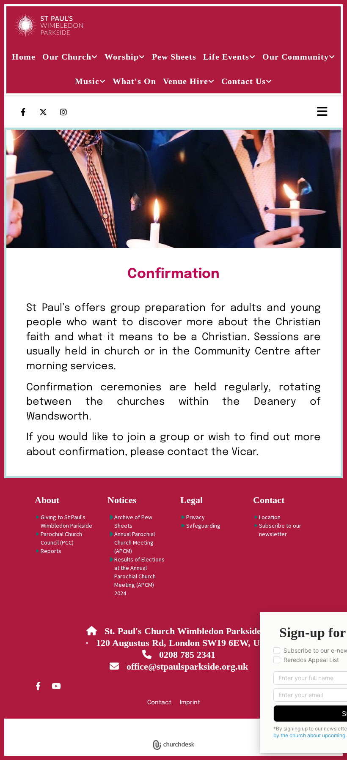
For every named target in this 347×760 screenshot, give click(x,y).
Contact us (243, 81)
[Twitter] (43, 112)
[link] (70, 56)
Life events (226, 56)
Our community (295, 56)
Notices (122, 500)
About (47, 500)
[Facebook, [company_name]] (38, 685)
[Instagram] (63, 112)
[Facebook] (23, 112)
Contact (268, 500)
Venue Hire (185, 81)
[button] (294, 112)
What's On (134, 81)
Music (87, 81)
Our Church (66, 56)
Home (24, 56)
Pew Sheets (174, 56)
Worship (122, 56)
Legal (191, 500)
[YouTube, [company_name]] (56, 685)
